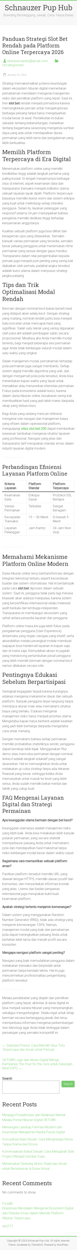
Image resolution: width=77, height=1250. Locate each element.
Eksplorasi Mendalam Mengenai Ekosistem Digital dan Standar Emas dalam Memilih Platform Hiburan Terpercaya (37, 1213)
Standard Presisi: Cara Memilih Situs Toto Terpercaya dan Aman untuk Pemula (33, 1047)
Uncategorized (12, 65)
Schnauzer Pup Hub (38, 7)
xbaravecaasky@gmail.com (27, 61)
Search (7, 1078)
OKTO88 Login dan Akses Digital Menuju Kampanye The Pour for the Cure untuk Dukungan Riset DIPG (37, 1064)
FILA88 (7, 1204)
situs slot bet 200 (33, 429)
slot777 (7, 1226)
